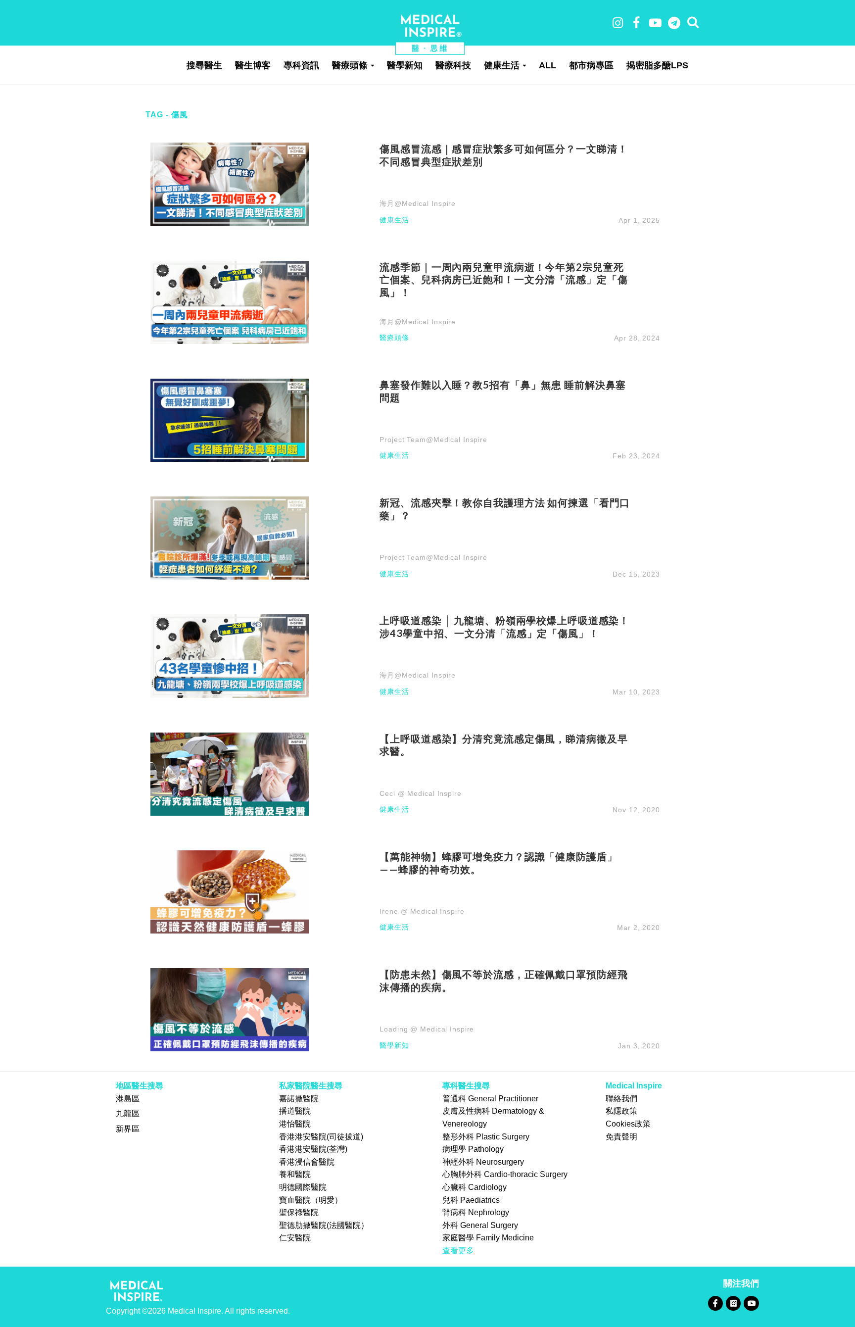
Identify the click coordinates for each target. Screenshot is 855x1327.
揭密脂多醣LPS (657, 65)
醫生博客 (253, 65)
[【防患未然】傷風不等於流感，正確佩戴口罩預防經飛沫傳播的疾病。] (229, 1009)
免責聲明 (621, 1136)
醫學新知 (405, 65)
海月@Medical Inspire (418, 203)
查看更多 (458, 1250)
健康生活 (502, 65)
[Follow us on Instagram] (733, 1303)
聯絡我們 (621, 1098)
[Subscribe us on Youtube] (751, 1303)
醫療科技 (453, 65)
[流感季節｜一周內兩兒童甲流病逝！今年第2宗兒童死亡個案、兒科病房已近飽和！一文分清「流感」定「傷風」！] (229, 301)
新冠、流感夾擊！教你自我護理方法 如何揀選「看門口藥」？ (505, 508)
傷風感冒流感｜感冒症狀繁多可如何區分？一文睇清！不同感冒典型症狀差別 (503, 155)
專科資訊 (301, 65)
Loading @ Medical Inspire (427, 1029)
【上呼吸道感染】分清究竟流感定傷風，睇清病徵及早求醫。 (503, 745)
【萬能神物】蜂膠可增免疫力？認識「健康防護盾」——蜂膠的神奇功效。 (498, 862)
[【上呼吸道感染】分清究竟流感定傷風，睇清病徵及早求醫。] (229, 773)
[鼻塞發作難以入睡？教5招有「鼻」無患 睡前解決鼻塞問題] (229, 419)
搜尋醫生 (204, 65)
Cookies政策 (628, 1124)
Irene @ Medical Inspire (422, 911)
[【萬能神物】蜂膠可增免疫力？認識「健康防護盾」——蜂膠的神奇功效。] (229, 891)
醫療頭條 (350, 65)
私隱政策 (621, 1111)
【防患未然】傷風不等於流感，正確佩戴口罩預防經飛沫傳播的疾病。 (503, 980)
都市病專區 (591, 65)
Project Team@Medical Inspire (433, 439)
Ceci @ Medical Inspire (420, 793)
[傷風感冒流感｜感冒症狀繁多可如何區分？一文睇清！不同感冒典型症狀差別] (229, 184)
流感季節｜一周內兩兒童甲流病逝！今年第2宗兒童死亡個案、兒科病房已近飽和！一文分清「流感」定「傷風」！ (503, 279)
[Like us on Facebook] (715, 1303)
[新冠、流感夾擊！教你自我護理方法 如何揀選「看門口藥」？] (229, 537)
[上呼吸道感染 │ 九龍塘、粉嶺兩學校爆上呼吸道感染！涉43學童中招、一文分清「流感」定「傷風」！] (229, 655)
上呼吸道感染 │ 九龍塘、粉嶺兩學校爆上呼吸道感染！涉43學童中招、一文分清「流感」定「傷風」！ (504, 626)
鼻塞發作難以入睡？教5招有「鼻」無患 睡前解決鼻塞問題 (503, 391)
